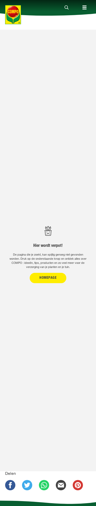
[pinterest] (77, 485)
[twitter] (27, 485)
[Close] (66, 7)
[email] (60, 485)
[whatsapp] (44, 485)
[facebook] (10, 485)
